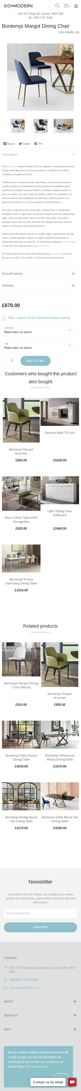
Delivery (8, 285)
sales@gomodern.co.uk (24, 987)
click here (67, 242)
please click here (40, 246)
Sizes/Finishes (12, 273)
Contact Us (56, 254)
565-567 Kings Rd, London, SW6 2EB (40, 13)
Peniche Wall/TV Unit (60, 432)
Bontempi (11, 166)
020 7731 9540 (43, 17)
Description (10, 154)
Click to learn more (36, 1066)
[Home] (18, 10)
